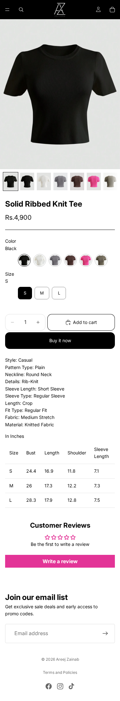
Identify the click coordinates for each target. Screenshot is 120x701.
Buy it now (60, 340)
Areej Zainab (67, 659)
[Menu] (7, 9)
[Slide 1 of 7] (11, 181)
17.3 (48, 485)
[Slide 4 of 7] (60, 181)
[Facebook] (48, 686)
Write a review (60, 561)
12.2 (72, 485)
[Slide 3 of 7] (44, 181)
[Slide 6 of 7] (94, 181)
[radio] (24, 260)
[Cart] (112, 10)
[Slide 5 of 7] (77, 181)
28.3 (31, 500)
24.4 (31, 471)
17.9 (48, 500)
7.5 (97, 500)
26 (29, 485)
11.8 (72, 471)
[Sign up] (105, 633)
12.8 (72, 500)
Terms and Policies (60, 672)
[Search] (21, 10)
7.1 (96, 471)
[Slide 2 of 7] (27, 181)
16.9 (48, 471)
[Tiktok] (71, 686)
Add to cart (85, 322)
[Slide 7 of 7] (110, 181)
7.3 (97, 485)
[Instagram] (60, 686)
